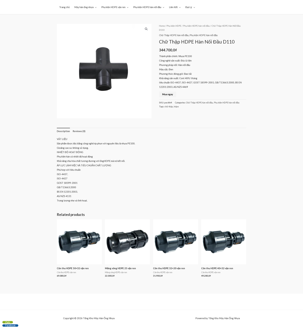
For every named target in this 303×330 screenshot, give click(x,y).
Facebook (10, 325)
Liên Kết (173, 7)
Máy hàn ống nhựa (84, 7)
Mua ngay (167, 94)
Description (63, 131)
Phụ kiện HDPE (173, 25)
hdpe (176, 106)
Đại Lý (188, 7)
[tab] (63, 131)
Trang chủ (64, 7)
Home (162, 25)
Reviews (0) (79, 131)
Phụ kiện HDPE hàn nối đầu (147, 7)
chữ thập (168, 106)
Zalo (7, 322)
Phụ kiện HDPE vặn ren (113, 7)
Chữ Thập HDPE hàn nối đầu (174, 35)
